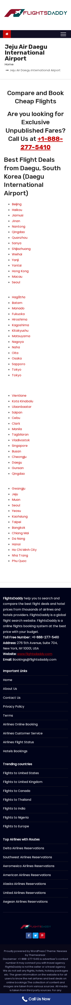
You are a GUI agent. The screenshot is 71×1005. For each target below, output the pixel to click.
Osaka (17, 358)
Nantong (18, 226)
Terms (8, 715)
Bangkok (18, 527)
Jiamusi (17, 215)
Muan (16, 499)
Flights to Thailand (17, 799)
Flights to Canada (16, 791)
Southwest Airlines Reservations (27, 857)
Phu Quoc (19, 561)
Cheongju (19, 457)
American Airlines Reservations (27, 875)
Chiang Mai (20, 533)
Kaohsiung (20, 516)
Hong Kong (20, 271)
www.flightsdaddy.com (34, 654)
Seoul (16, 282)
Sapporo (18, 364)
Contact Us (12, 697)
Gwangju (18, 488)
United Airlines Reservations (24, 893)
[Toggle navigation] (63, 34)
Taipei (16, 522)
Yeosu (16, 511)
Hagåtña (18, 297)
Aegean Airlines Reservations (25, 901)
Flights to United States (21, 773)
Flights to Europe (16, 826)
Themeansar (37, 955)
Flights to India (14, 808)
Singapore (20, 445)
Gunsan (18, 468)
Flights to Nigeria (16, 817)
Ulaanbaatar (22, 406)
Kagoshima (20, 325)
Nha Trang (20, 555)
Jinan (16, 221)
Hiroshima (19, 319)
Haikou (17, 210)
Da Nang (18, 538)
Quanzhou (19, 237)
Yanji (15, 260)
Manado (18, 308)
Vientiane (19, 395)
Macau (17, 276)
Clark (16, 423)
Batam (17, 303)
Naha (16, 347)
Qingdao (18, 232)
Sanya (16, 243)
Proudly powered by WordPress (24, 951)
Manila (17, 429)
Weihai (17, 254)
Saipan (17, 412)
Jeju (15, 494)
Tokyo (16, 369)
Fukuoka (18, 314)
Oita (15, 353)
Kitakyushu (20, 330)
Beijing (16, 204)
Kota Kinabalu (22, 401)
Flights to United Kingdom (22, 782)
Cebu (16, 418)
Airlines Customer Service (23, 733)
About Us (10, 688)
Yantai (16, 265)
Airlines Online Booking (20, 724)
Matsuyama (21, 336)
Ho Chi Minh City (24, 550)
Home (9, 64)
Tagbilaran (20, 434)
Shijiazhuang (21, 249)
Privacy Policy (13, 706)
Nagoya (18, 342)
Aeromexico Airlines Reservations (28, 866)
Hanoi (16, 544)
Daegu (17, 462)
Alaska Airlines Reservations (24, 884)
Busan (16, 451)
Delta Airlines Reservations (23, 848)
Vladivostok (21, 440)
